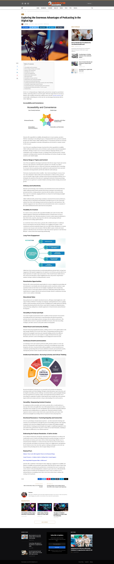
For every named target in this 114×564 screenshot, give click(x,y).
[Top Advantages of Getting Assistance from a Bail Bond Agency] (74, 56)
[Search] (92, 8)
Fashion (50, 8)
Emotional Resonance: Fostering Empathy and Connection (37, 85)
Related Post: (28, 88)
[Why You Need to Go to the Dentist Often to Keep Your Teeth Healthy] (24, 536)
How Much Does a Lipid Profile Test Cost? (85, 70)
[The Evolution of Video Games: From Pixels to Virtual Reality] (28, 507)
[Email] (17, 78)
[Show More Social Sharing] (65, 27)
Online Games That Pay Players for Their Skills (42, 513)
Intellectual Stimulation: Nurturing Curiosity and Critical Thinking (39, 82)
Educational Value (28, 76)
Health (56, 8)
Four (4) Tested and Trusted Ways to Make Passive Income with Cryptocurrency (35, 553)
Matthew (30, 492)
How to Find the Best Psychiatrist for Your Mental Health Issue (81, 43)
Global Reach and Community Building (33, 79)
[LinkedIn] (17, 72)
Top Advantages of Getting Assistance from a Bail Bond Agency (85, 56)
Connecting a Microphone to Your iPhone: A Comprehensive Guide (35, 545)
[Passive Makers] (57, 3)
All (22, 14)
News (61, 8)
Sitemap (91, 561)
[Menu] (22, 8)
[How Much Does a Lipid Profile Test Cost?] (74, 71)
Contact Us (87, 561)
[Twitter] (17, 69)
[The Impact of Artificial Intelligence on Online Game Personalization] (61, 507)
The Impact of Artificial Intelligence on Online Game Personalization (60, 514)
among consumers (57, 95)
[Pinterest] (17, 75)
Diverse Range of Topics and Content (32, 68)
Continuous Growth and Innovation (32, 81)
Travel (75, 8)
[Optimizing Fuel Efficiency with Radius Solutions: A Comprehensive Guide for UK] (82, 540)
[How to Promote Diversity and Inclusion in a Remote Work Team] (74, 63)
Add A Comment (45, 522)
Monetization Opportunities (30, 75)
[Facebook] (17, 66)
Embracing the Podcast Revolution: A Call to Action (36, 87)
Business (43, 8)
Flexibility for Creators (29, 72)
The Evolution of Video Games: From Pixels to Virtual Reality (28, 513)
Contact (90, 3)
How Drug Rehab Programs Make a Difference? (35, 460)
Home (38, 8)
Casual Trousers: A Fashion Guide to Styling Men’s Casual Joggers (39, 457)
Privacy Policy (55, 551)
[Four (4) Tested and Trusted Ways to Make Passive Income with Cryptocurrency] (24, 552)
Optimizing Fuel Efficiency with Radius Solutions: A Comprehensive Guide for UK (81, 549)
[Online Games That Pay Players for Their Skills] (44, 507)
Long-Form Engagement (30, 73)
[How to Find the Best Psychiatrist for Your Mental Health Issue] (82, 35)
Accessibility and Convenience (31, 67)
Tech (66, 8)
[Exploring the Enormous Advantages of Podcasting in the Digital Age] (44, 45)
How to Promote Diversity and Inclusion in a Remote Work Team (85, 63)
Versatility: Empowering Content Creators (34, 84)
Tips (70, 8)
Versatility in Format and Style (31, 78)
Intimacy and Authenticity (30, 70)
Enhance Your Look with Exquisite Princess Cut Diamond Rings (39, 454)
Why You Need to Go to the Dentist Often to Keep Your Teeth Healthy (35, 537)
